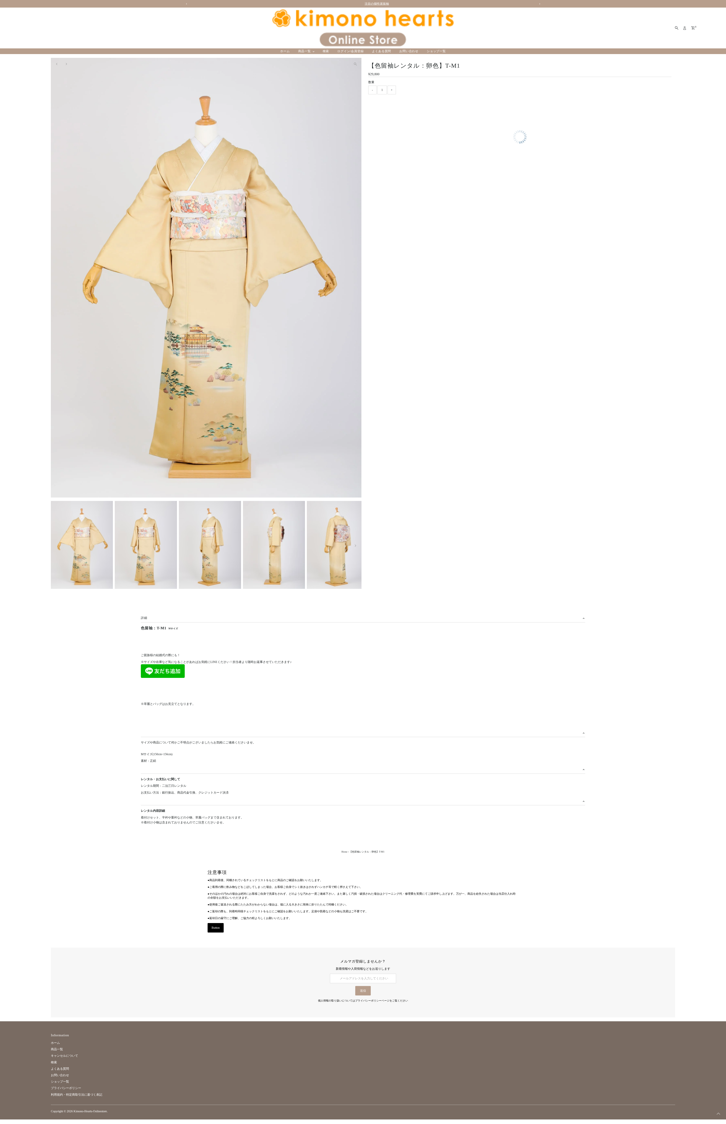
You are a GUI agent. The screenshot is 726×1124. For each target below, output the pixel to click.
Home (344, 851)
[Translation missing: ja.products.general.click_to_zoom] (355, 64)
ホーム (285, 51)
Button (216, 927)
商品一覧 (305, 51)
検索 (326, 51)
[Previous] (57, 64)
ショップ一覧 (436, 51)
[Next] (66, 64)
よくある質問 (381, 51)
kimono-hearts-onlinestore (90, 1111)
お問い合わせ (408, 51)
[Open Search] (676, 28)
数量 (371, 82)
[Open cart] (693, 28)
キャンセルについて (64, 1055)
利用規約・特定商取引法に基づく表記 (76, 1094)
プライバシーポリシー (66, 1088)
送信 (363, 990)
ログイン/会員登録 (350, 51)
